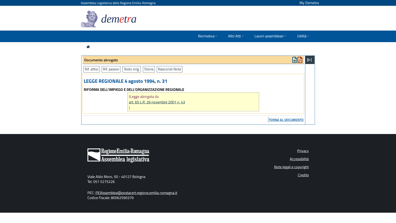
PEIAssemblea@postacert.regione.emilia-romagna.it (136, 193)
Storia (148, 69)
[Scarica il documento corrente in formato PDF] (300, 61)
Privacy (303, 151)
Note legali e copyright (291, 167)
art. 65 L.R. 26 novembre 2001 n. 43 (157, 102)
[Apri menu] (309, 60)
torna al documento (286, 119)
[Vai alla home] (88, 47)
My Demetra (309, 3)
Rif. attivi (91, 69)
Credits (303, 175)
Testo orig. (132, 69)
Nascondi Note (169, 69)
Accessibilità (299, 159)
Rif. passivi (111, 69)
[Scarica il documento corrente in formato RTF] (294, 61)
